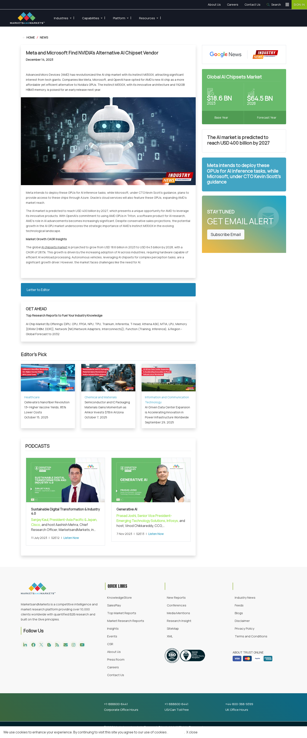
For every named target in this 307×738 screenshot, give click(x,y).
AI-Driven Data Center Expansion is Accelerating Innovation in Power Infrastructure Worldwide (167, 412)
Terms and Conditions (251, 636)
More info (176, 732)
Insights (113, 628)
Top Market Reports (121, 613)
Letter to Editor (38, 289)
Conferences (176, 605)
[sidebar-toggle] (287, 5)
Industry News (245, 597)
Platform (122, 17)
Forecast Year (266, 117)
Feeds (239, 605)
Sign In (299, 4)
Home (30, 37)
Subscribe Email (226, 234)
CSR (110, 644)
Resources (150, 17)
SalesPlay (114, 605)
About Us (214, 4)
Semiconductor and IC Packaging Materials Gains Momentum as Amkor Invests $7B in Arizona (107, 407)
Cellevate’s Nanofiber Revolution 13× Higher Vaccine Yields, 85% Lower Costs (47, 407)
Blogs (239, 613)
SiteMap (173, 628)
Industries (64, 17)
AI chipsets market (54, 247)
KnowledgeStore (119, 597)
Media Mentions (178, 613)
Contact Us (252, 4)
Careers (232, 4)
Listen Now (71, 538)
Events (112, 636)
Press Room (115, 659)
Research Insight (179, 621)
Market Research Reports (125, 621)
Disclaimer (242, 621)
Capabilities (93, 17)
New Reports (176, 597)
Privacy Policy (244, 628)
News (44, 37)
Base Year (221, 117)
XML (170, 636)
